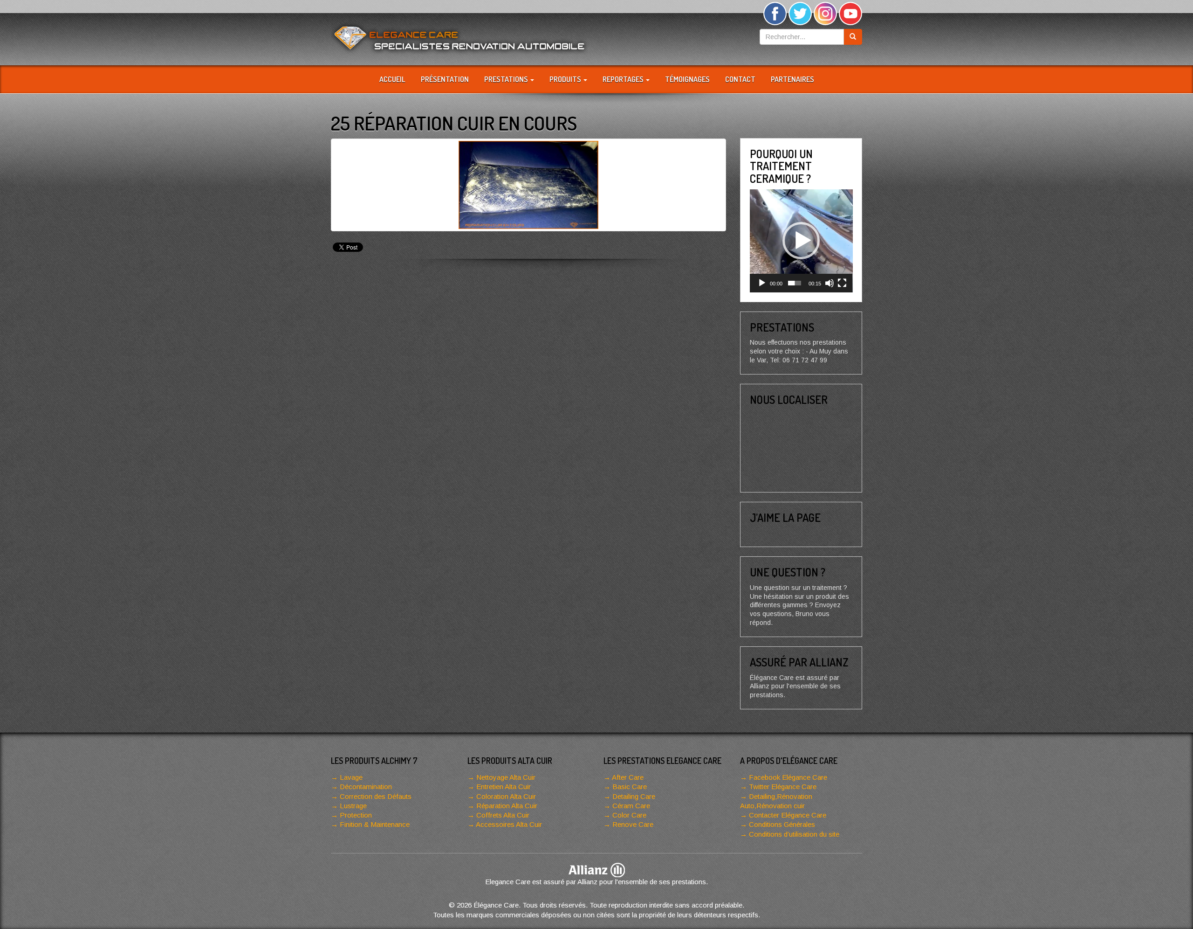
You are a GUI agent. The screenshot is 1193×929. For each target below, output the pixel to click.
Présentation (445, 79)
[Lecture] (762, 283)
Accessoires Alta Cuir (509, 824)
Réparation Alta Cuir (506, 806)
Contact (740, 79)
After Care (628, 777)
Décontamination (366, 786)
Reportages (624, 79)
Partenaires (792, 79)
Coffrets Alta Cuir (502, 815)
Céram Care (631, 806)
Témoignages (687, 79)
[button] (801, 240)
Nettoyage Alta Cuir (505, 777)
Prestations (506, 79)
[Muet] (829, 283)
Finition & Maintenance (375, 824)
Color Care (629, 815)
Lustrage (353, 806)
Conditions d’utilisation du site (794, 834)
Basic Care (629, 786)
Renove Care (632, 824)
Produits (566, 79)
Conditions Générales (782, 824)
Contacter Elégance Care (787, 815)
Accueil (392, 79)
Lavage (351, 777)
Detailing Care (633, 796)
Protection (356, 815)
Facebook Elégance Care (788, 777)
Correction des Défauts (375, 796)
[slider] (794, 283)
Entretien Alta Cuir (503, 786)
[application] (801, 240)
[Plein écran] (842, 283)
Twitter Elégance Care (782, 786)
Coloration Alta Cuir (506, 796)
